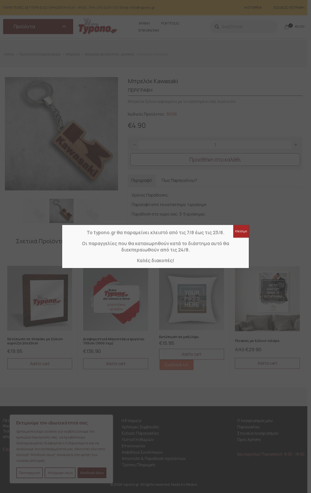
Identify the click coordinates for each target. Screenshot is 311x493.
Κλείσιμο (241, 231)
